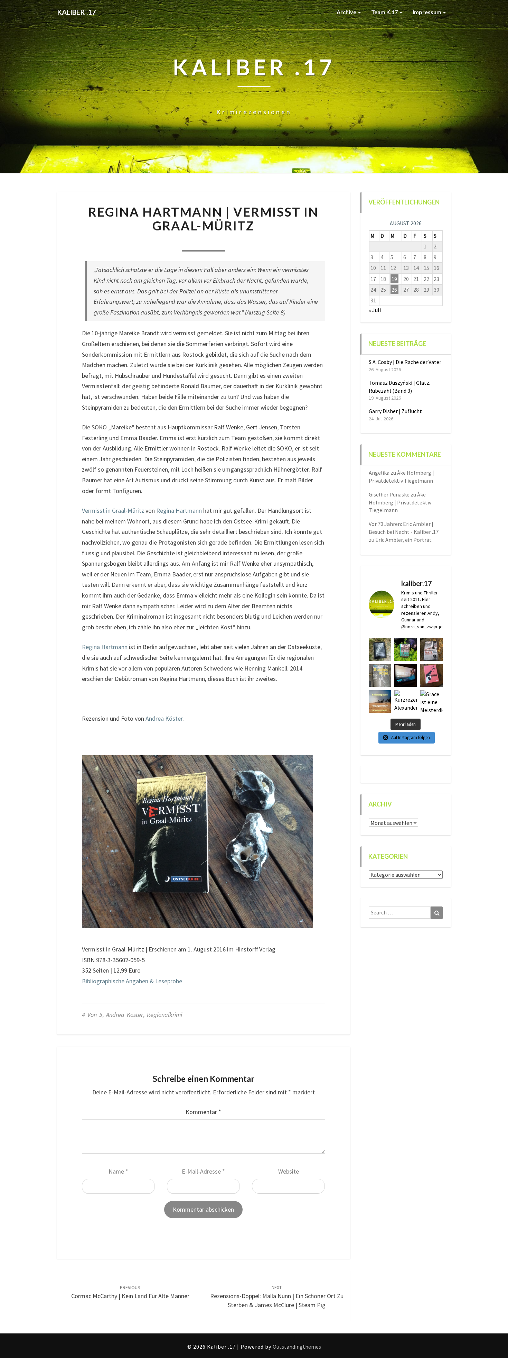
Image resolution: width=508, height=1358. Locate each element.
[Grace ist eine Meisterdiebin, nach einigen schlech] (431, 701)
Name (118, 1171)
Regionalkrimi (164, 1015)
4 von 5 (92, 1015)
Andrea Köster (163, 718)
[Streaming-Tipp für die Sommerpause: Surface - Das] (405, 675)
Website (288, 1171)
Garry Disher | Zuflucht (395, 411)
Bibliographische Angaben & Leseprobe (132, 981)
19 (394, 278)
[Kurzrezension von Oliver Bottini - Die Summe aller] (380, 649)
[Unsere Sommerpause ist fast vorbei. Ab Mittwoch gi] (380, 675)
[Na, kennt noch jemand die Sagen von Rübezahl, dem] (431, 649)
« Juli (375, 310)
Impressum (427, 12)
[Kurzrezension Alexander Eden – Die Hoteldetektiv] (405, 701)
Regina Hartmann (179, 510)
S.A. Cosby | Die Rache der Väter (405, 361)
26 (394, 289)
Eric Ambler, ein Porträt (403, 539)
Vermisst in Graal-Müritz (113, 510)
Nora (161, 242)
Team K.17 (385, 12)
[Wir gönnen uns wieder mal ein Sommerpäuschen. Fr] (380, 701)
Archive (347, 12)
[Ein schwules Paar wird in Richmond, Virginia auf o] (405, 649)
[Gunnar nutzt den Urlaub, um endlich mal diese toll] (431, 675)
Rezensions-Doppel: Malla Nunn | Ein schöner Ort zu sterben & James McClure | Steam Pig (277, 1296)
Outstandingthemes (297, 1346)
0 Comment (245, 242)
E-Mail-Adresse (203, 1171)
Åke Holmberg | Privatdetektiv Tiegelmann (400, 502)
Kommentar (203, 1112)
